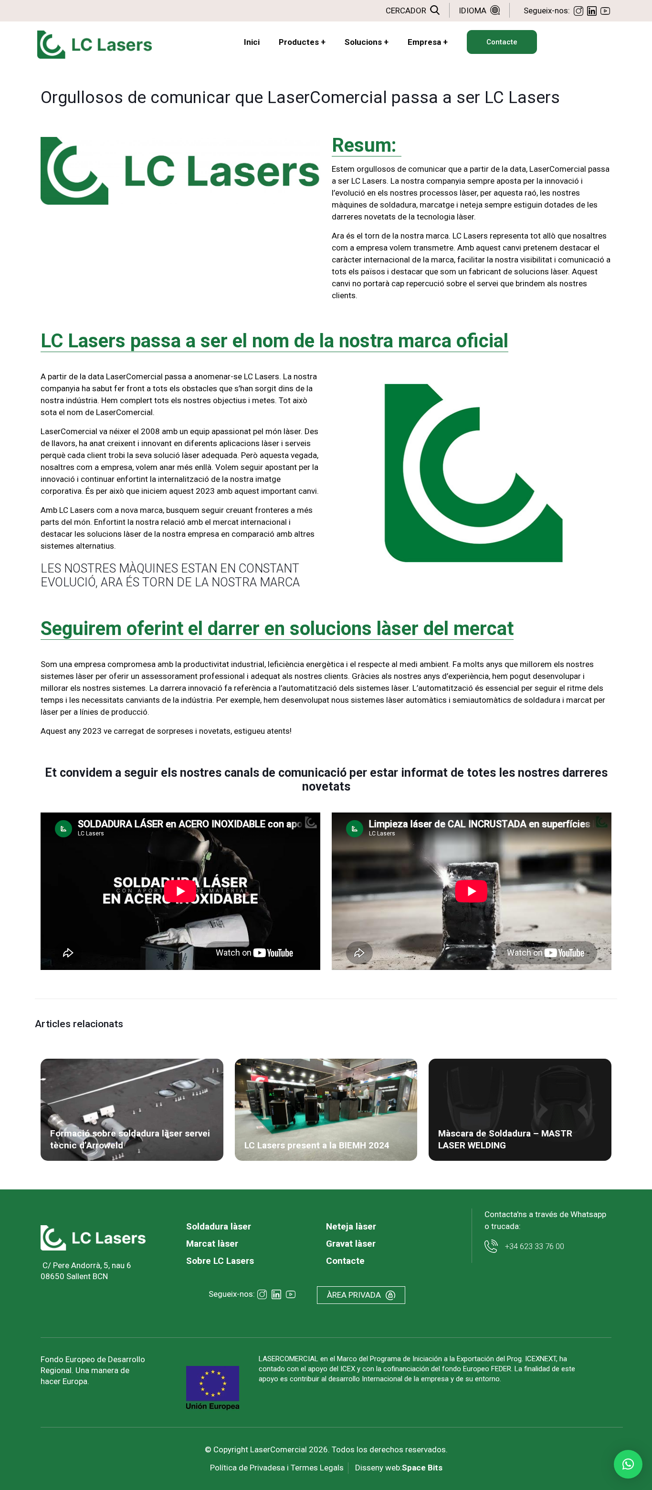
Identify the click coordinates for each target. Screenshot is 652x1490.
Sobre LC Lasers (220, 1260)
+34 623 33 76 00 (534, 1246)
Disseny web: (398, 1467)
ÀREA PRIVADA (354, 1295)
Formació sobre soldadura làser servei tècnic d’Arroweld (130, 1139)
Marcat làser (212, 1243)
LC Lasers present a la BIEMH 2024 (316, 1145)
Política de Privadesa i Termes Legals (277, 1467)
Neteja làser (351, 1226)
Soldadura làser (218, 1226)
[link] (93, 1237)
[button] (628, 1464)
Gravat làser (351, 1243)
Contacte (345, 1260)
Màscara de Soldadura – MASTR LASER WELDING (505, 1139)
